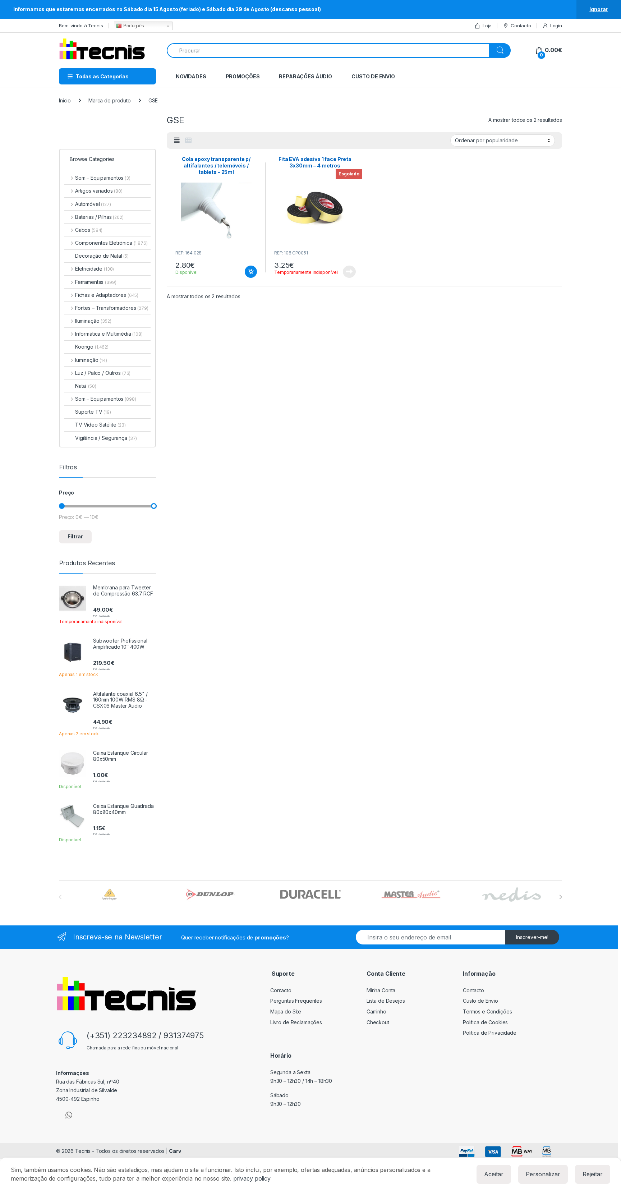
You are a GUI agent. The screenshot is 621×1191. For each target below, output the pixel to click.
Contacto (521, 25)
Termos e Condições (487, 1011)
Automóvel (93, 204)
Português (133, 25)
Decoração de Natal (102, 256)
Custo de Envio (373, 76)
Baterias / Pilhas (99, 217)
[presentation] (560, 897)
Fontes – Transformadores (111, 308)
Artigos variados (99, 191)
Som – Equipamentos (102, 178)
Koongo (92, 347)
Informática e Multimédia (109, 334)
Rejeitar (593, 1174)
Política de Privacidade (489, 1033)
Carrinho (376, 1011)
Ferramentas (95, 282)
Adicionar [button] (246, 272)
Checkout (378, 1022)
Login (556, 25)
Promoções (243, 76)
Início (65, 100)
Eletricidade (94, 269)
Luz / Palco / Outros (102, 373)
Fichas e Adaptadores (106, 295)
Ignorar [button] (598, 9)
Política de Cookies (485, 1022)
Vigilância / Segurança (106, 438)
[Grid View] (188, 140)
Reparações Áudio (305, 76)
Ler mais (349, 272)
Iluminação (93, 321)
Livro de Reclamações (296, 1022)
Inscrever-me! (532, 937)
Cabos (88, 230)
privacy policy (252, 1178)
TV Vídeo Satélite (100, 425)
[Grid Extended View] (177, 140)
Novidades (191, 76)
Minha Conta (381, 990)
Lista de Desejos (386, 1001)
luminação (91, 360)
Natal (85, 386)
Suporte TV (93, 412)
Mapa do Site (285, 1011)
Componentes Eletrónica (111, 243)
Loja (487, 25)
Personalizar (543, 1174)
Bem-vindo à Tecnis (81, 25)
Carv (175, 1151)
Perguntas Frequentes (296, 1001)
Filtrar (75, 536)
